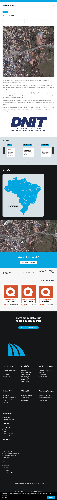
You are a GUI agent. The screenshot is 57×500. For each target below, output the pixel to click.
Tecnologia (6, 457)
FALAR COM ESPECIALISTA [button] (28, 262)
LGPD (5, 429)
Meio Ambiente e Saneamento (11, 469)
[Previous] (4, 153)
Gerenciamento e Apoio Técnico (12, 453)
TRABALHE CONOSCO (9, 419)
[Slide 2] (29, 162)
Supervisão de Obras (9, 451)
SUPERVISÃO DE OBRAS (33, 19)
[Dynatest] (9, 5)
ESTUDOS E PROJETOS (7, 19)
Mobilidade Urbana (8, 470)
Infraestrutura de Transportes (11, 472)
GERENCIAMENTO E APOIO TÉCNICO (20, 19)
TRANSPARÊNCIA (8, 433)
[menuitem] (39, 1)
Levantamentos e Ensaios (10, 455)
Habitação (6, 465)
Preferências (4, 497)
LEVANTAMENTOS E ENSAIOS (44, 19)
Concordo (51, 497)
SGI (5, 431)
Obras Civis (6, 467)
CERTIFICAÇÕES (8, 435)
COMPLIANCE (7, 427)
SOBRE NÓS (7, 417)
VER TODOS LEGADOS (28, 272)
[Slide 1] (28, 162)
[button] (53, 1)
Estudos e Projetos (8, 449)
